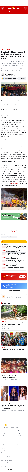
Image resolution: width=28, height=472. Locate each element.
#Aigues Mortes (12, 236)
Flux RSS (3, 454)
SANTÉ (2, 444)
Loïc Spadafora (9, 74)
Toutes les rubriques (6, 452)
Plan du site (4, 458)
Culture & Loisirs (5, 49)
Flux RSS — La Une (5, 456)
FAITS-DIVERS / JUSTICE (7, 439)
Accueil (3, 450)
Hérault (19, 435)
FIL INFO (4, 11)
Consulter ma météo (14, 290)
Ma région (13, 12)
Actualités (20, 225)
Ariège (18, 444)
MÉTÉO (22, 11)
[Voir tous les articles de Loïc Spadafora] (2, 74)
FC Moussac (14, 183)
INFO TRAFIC (4, 435)
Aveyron (19, 442)
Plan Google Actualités (6, 460)
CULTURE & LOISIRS (6, 441)
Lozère (21, 228)
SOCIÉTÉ (3, 437)
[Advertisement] (14, 31)
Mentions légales (5, 462)
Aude (18, 437)
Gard (14, 228)
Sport (14, 231)
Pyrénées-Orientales (22, 439)
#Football (4, 236)
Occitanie (7, 228)
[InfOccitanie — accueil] (14, 8)
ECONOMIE (4, 442)
